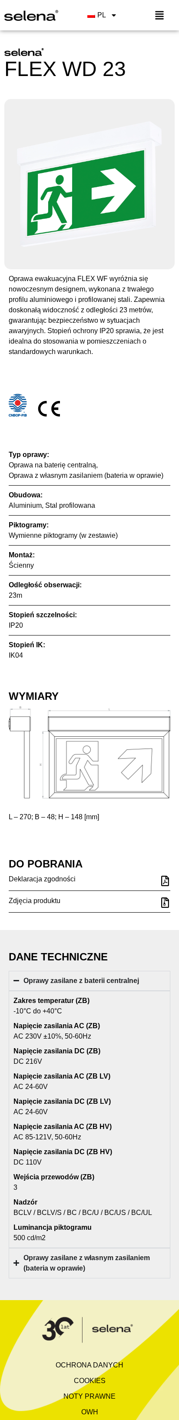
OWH (89, 1412)
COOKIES (90, 1380)
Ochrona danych (89, 1365)
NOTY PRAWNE (89, 1396)
